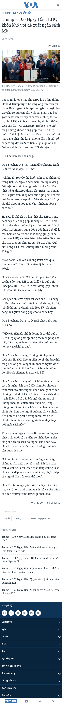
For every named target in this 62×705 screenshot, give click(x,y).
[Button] (54, 46)
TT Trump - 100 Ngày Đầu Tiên (17, 12)
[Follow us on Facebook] (4, 613)
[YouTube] (26, 701)
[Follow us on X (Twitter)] (11, 613)
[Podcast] (31, 613)
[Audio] (39, 701)
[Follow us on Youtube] (18, 613)
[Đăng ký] (38, 613)
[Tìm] (53, 701)
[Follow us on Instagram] (24, 613)
